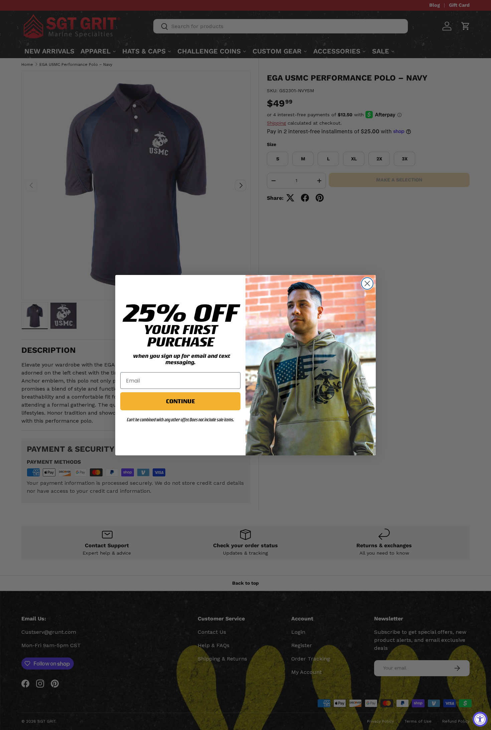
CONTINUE (180, 401)
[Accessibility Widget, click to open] (480, 719)
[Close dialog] (367, 283)
